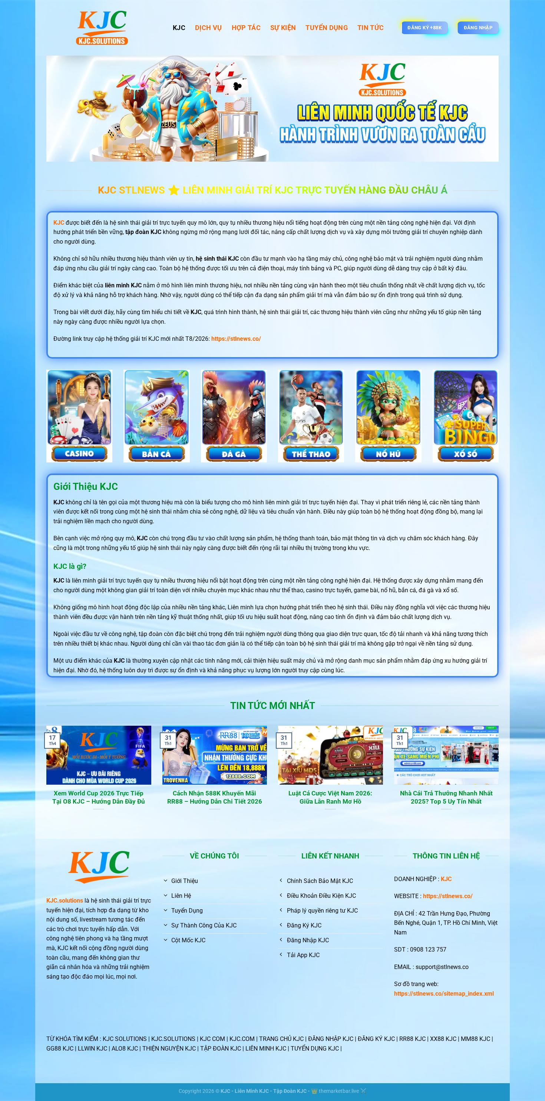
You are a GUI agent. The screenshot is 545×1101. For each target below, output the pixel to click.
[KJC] (104, 27)
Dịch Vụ (208, 28)
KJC (179, 28)
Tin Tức (370, 28)
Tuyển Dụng (326, 28)
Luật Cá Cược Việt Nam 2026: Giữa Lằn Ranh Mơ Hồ (330, 797)
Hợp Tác (246, 28)
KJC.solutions (64, 900)
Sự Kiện (283, 28)
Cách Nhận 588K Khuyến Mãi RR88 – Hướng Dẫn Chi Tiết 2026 (214, 797)
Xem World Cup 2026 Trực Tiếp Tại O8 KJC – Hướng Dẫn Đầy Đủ (98, 797)
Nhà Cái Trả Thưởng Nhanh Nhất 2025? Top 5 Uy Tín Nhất (446, 797)
